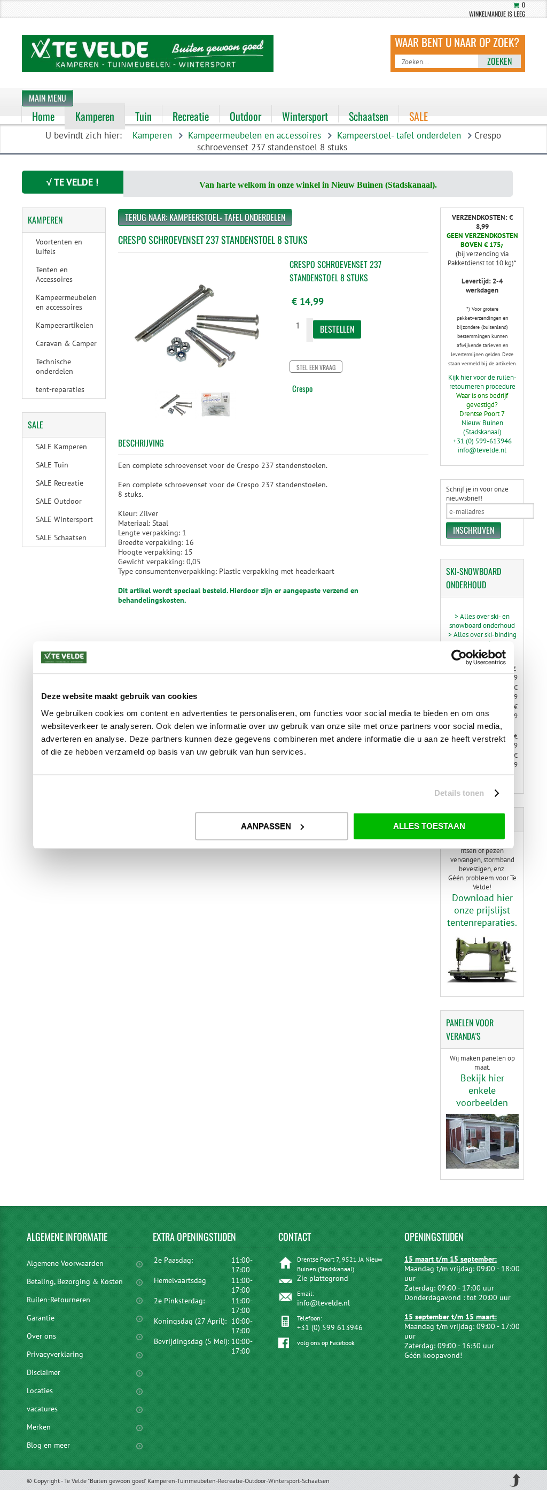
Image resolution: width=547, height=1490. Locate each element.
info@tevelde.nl (482, 450)
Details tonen (459, 792)
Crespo (302, 388)
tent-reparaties (60, 389)
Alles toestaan (429, 826)
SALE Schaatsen (61, 537)
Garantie (40, 1318)
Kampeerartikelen (64, 325)
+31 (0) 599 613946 (330, 1327)
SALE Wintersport (64, 519)
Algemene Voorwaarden (65, 1263)
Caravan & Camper (66, 343)
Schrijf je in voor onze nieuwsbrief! (477, 494)
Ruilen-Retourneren (58, 1299)
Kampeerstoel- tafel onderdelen (399, 135)
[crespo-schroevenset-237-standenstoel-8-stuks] (175, 420)
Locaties (40, 1390)
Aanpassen (266, 826)
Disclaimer (43, 1372)
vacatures (42, 1409)
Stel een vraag (315, 367)
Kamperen (152, 135)
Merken (39, 1427)
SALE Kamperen (61, 446)
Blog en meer (48, 1445)
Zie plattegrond (322, 1278)
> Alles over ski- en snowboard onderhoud (482, 621)
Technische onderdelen (54, 366)
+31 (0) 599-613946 (482, 441)
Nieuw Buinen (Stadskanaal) (482, 427)
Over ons (41, 1336)
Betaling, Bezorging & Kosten (75, 1281)
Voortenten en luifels (59, 246)
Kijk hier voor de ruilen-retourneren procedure (482, 382)
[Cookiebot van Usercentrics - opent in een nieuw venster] (459, 657)
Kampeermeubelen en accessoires (254, 135)
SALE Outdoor (59, 501)
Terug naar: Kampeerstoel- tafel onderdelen (205, 217)
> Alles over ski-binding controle (482, 639)
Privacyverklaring (55, 1354)
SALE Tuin (52, 465)
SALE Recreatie (59, 483)
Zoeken (499, 61)
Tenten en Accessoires (54, 274)
